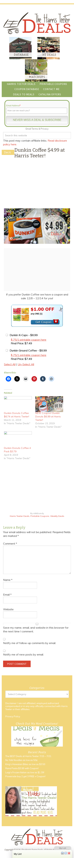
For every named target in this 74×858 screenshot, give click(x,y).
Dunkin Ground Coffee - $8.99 (28, 350)
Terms (35, 128)
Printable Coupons (39, 516)
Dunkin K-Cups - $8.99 (24, 335)
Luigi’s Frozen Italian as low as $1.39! (24, 772)
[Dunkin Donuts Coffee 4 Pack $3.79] (18, 439)
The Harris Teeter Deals (37, 23)
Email (7, 594)
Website (8, 609)
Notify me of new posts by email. (23, 654)
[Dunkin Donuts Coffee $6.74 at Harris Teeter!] (18, 404)
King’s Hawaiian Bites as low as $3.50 (25, 764)
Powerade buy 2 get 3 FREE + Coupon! (25, 776)
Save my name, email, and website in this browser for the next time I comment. (35, 629)
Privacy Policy (12, 716)
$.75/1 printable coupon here (28, 339)
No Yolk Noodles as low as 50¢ (21, 760)
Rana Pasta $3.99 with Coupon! (22, 768)
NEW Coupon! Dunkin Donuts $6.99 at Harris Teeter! (48, 416)
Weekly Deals (57, 516)
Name (7, 580)
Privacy (45, 128)
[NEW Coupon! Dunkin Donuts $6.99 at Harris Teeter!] (49, 404)
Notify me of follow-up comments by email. (29, 643)
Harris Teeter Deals (19, 516)
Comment (10, 543)
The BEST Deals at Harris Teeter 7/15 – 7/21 (28, 756)
